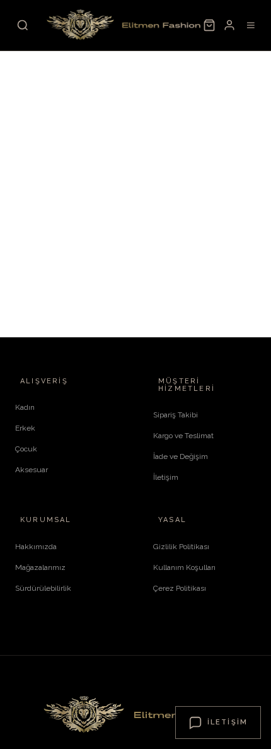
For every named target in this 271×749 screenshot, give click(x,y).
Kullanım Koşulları (184, 567)
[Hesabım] (229, 25)
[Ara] (22, 25)
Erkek (25, 428)
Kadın (25, 407)
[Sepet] (209, 25)
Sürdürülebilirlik (43, 588)
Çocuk (26, 448)
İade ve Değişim (180, 456)
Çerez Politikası (179, 588)
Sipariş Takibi (175, 414)
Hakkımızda (36, 546)
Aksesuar (31, 469)
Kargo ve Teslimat (183, 435)
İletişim (165, 477)
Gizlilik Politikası (181, 546)
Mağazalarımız (40, 567)
